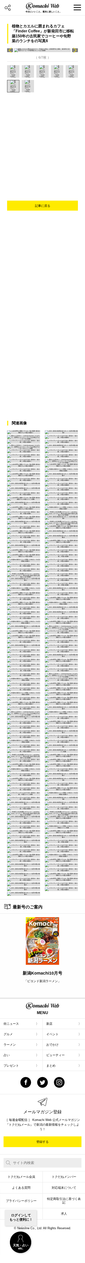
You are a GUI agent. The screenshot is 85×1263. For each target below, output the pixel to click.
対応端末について (64, 1187)
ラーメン (10, 1044)
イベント (52, 1034)
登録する (42, 1142)
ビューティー (55, 1055)
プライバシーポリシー (21, 1201)
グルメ (8, 1034)
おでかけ (52, 1044)
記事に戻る (42, 206)
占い (7, 1055)
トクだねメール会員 (21, 1177)
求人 (64, 1213)
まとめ (50, 1065)
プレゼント (11, 1065)
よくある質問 (21, 1187)
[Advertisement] (42, 137)
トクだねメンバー (64, 1177)
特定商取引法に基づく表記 (64, 1200)
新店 (49, 1023)
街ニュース (11, 1023)
